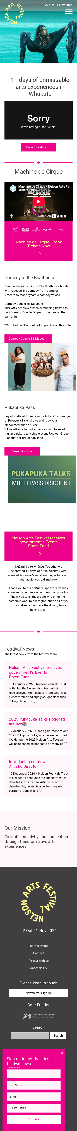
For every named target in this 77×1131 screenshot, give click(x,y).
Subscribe (34, 1119)
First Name (15, 1067)
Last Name (15, 1085)
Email (13, 1096)
